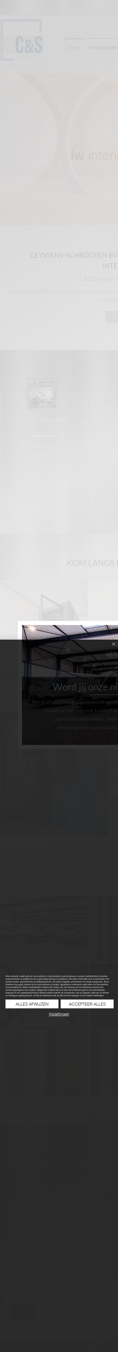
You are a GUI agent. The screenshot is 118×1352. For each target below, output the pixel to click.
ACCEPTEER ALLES (87, 1004)
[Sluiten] (110, 647)
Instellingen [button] (59, 1014)
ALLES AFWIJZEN (32, 1004)
